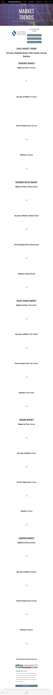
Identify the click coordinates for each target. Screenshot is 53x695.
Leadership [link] (31, 2)
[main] (27, 14)
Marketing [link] (38, 2)
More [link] (46, 2)
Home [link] (24, 2)
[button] (51, 1)
